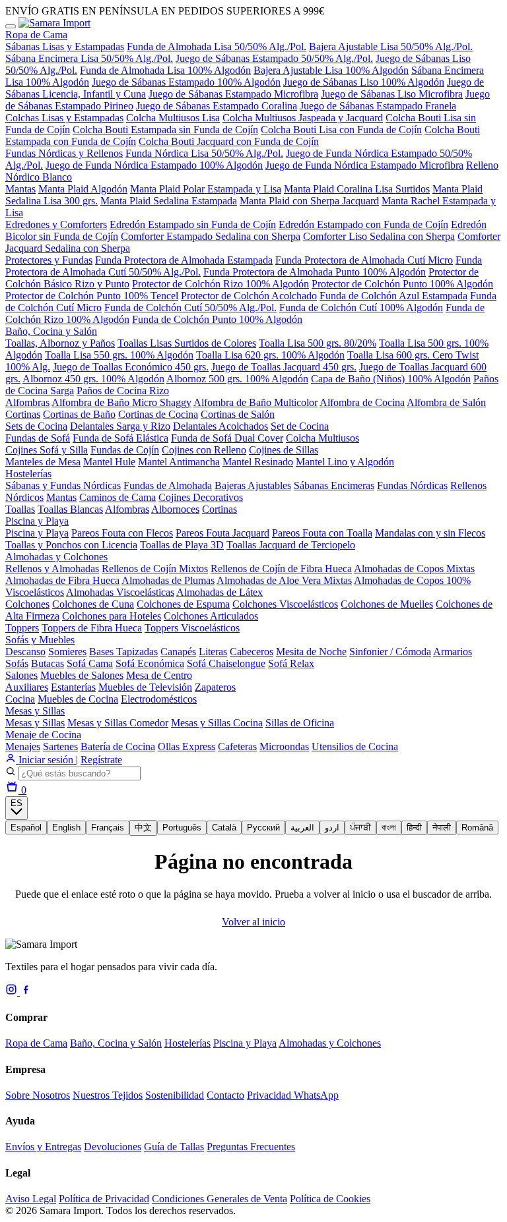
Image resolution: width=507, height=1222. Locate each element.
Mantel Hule (109, 461)
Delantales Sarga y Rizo (120, 426)
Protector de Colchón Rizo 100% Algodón (220, 283)
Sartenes (60, 746)
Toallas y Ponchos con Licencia (71, 544)
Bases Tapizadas (123, 651)
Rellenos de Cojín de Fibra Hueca (281, 568)
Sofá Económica (150, 663)
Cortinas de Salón (238, 414)
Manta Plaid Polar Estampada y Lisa (205, 188)
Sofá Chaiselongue (226, 663)
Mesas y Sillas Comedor (117, 722)
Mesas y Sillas (35, 710)
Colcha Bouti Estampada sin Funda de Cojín (165, 129)
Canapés (178, 651)
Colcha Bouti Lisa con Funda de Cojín (341, 129)
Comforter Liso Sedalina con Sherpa (379, 236)
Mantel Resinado (257, 461)
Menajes (22, 746)
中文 (143, 827)
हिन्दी (414, 827)
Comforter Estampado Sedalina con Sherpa (210, 236)
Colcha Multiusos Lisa (173, 117)
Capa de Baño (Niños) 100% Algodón (391, 378)
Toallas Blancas (70, 509)
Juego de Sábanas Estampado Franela (378, 105)
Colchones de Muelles (387, 604)
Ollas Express (186, 746)
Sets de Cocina (36, 426)
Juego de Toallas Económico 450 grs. (131, 366)
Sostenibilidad (174, 1095)
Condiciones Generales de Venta (219, 1198)
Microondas (284, 746)
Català (224, 827)
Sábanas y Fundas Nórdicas (63, 485)
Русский (263, 827)
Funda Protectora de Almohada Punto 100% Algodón (314, 271)
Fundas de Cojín (124, 449)
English (66, 827)
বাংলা (389, 827)
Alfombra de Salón (446, 402)
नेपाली (441, 827)
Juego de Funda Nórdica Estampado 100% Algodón (154, 165)
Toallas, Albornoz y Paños (60, 343)
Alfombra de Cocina (362, 402)
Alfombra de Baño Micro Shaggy (121, 402)
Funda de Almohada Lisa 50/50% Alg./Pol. (216, 46)
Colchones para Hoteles (111, 616)
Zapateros (215, 687)
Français (107, 827)
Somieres (67, 651)
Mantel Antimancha (179, 461)
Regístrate (101, 759)
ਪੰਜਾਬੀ (360, 827)
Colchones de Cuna (93, 604)
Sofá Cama (90, 663)
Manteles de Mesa (43, 461)
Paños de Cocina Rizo (123, 390)
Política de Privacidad (104, 1198)
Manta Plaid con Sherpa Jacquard (309, 200)
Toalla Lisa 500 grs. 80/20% (317, 343)
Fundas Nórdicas (412, 485)
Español (26, 827)
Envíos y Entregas (43, 1146)
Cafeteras (237, 746)
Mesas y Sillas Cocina (217, 722)
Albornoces (175, 509)
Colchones (27, 604)
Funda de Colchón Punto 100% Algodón (217, 319)
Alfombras (27, 402)
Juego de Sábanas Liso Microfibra (392, 94)
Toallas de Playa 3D (182, 544)
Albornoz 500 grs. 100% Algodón (237, 378)
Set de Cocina (300, 426)
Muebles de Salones (81, 675)
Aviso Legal (30, 1198)
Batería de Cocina (118, 746)
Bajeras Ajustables (253, 485)
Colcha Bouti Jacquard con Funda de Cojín (229, 141)
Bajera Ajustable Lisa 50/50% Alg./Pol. (391, 46)
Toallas (20, 509)
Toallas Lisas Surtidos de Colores (187, 343)
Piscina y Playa (37, 521)
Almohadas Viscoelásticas (120, 592)
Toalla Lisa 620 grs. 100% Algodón (270, 355)
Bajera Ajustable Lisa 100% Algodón (331, 70)
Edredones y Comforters (56, 224)
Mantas (20, 188)
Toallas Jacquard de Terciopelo (290, 544)
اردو (332, 827)
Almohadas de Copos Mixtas (414, 568)
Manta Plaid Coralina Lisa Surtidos (357, 188)
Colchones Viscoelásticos (285, 604)
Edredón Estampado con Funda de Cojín (363, 224)
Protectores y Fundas (48, 260)
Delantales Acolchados (220, 426)
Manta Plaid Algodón (82, 188)
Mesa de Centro (159, 675)
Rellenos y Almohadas (52, 568)
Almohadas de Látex (219, 592)
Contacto (225, 1095)
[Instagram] (12, 991)
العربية (302, 827)
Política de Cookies (330, 1198)
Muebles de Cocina (78, 699)
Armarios (452, 651)
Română (477, 827)
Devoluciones (112, 1146)
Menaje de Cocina (43, 734)
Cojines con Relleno (204, 449)
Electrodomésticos (159, 699)
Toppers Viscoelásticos (192, 627)
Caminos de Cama (117, 497)
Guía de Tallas (174, 1146)
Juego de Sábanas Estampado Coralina (216, 105)
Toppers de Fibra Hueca (92, 627)
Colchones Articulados (211, 616)
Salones (21, 675)
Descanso (25, 651)
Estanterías (73, 687)
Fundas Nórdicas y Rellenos (64, 153)
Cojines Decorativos (200, 497)
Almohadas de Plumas (168, 580)
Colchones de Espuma (183, 604)
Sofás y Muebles (40, 639)
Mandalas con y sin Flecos (430, 532)
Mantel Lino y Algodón (345, 461)
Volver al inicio (253, 921)
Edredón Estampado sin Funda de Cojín (193, 224)
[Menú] (10, 26)
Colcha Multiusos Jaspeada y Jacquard (302, 117)
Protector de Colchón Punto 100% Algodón (402, 283)
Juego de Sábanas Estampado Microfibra (233, 94)
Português (181, 827)
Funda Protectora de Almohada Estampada (184, 260)
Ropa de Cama (36, 34)
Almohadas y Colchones (56, 556)
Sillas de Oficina (299, 722)
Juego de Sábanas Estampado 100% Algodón (186, 82)
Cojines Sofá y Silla (46, 449)
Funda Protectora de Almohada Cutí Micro (364, 260)
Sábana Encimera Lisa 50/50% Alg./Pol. (89, 58)
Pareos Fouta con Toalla (322, 532)
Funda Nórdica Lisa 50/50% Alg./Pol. (204, 153)
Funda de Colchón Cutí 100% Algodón (361, 307)
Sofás (16, 663)
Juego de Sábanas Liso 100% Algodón (363, 82)
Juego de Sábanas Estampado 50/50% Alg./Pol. (274, 58)
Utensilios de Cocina (355, 746)
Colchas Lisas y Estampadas (64, 117)
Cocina (20, 699)
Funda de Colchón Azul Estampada (393, 295)
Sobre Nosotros (37, 1095)
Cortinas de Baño (79, 414)
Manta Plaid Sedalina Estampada (168, 200)
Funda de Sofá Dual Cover (227, 438)
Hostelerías (28, 473)
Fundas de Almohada (167, 485)
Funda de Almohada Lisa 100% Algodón (165, 70)
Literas (213, 651)
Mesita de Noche (311, 651)
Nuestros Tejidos (108, 1095)
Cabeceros (251, 651)
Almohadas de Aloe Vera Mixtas (284, 580)
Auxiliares (26, 687)
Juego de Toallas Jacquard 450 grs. (283, 366)
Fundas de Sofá (37, 438)
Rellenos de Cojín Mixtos (155, 568)
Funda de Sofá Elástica (120, 438)
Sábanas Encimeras (334, 485)
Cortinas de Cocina (158, 414)
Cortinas (22, 414)
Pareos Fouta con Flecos (122, 532)
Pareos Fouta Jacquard (222, 532)
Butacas (47, 663)
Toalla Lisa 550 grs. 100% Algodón (119, 355)
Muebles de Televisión (145, 687)
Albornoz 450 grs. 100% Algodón (93, 378)
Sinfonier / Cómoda (390, 651)
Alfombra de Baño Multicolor (255, 402)
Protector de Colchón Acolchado (249, 295)
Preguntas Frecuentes (251, 1146)
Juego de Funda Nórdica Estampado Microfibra (364, 165)
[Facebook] (26, 991)
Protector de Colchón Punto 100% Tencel (91, 295)
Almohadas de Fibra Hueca (62, 580)
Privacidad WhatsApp (293, 1095)
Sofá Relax (291, 663)
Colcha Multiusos (322, 438)
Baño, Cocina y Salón (51, 331)
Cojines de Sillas (283, 449)
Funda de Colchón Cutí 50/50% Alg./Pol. (190, 307)
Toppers (22, 627)
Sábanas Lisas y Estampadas (64, 46)
